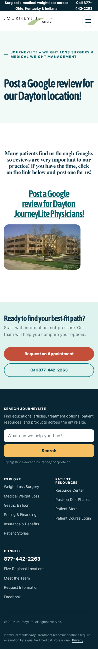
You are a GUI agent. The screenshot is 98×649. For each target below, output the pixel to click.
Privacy (77, 640)
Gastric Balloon (16, 505)
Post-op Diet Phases (72, 499)
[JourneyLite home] (29, 21)
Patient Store (66, 508)
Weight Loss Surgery (21, 486)
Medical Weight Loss (21, 496)
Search (49, 450)
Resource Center (69, 490)
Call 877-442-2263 (84, 6)
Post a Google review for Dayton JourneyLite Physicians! (49, 203)
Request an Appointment (49, 353)
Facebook (12, 597)
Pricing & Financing (20, 514)
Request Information (21, 587)
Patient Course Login (73, 518)
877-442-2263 (22, 559)
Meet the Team (17, 578)
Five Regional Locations (24, 568)
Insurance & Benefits (21, 524)
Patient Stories (16, 533)
